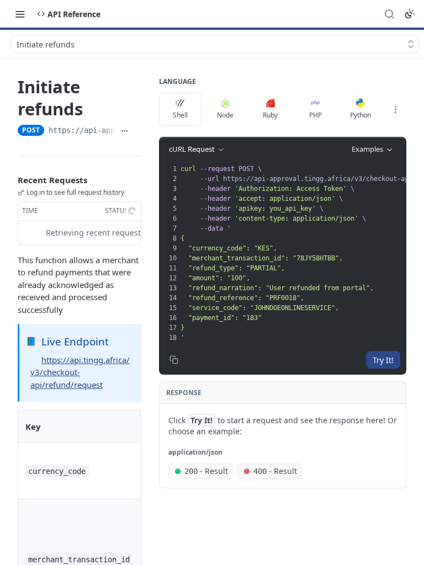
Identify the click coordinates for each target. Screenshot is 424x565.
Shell (180, 115)
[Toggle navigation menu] (20, 14)
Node (225, 115)
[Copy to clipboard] (137, 131)
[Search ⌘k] (389, 14)
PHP (315, 115)
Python (360, 115)
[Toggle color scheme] (409, 14)
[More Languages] (395, 109)
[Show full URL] (124, 131)
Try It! (383, 360)
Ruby (270, 115)
